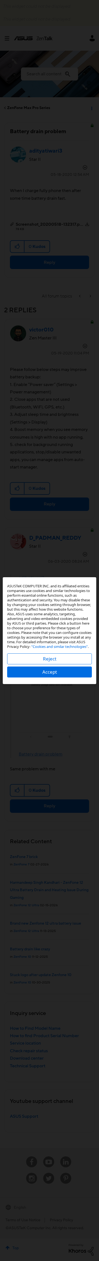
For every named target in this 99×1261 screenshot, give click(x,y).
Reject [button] (49, 659)
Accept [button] (49, 672)
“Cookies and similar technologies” (59, 646)
